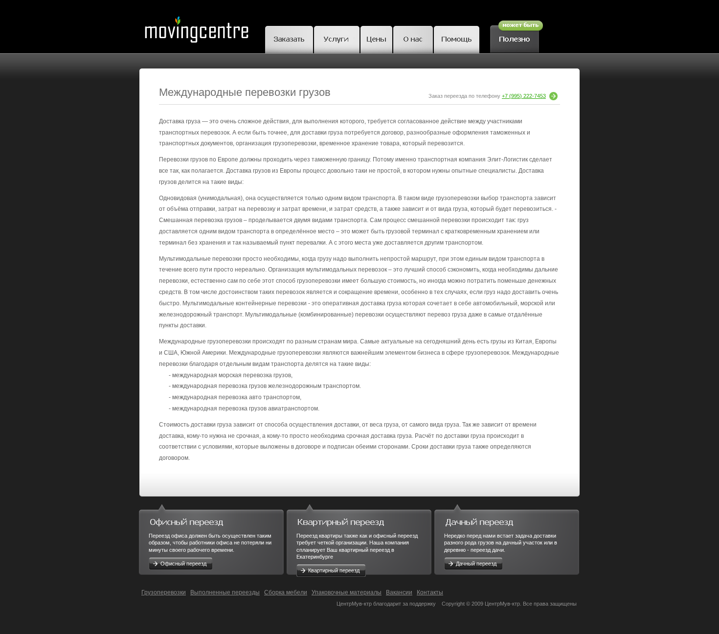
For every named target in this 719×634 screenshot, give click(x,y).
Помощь (456, 38)
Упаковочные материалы (347, 592)
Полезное (516, 35)
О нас (413, 38)
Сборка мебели (285, 592)
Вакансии (399, 592)
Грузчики (337, 38)
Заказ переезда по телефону (487, 96)
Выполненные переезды (225, 592)
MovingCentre (196, 26)
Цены (376, 38)
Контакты (430, 592)
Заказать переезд (289, 38)
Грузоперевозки (163, 592)
